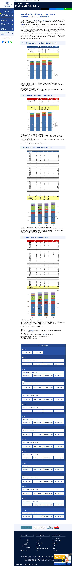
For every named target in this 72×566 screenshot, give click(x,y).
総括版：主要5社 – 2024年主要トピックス (30, 372)
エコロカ (37, 552)
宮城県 (36, 556)
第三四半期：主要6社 (48, 411)
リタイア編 (55, 550)
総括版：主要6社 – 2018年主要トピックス (30, 442)
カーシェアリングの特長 (56, 540)
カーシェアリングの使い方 (56, 535)
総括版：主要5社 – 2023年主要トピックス (30, 383)
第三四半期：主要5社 (48, 364)
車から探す (22, 552)
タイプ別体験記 (55, 543)
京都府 (29, 559)
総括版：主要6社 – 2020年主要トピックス (30, 419)
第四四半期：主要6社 (58, 411)
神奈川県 (30, 558)
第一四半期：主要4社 (26, 352)
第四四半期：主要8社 (58, 481)
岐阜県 (53, 558)
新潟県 (33, 558)
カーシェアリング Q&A (56, 552)
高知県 (33, 560)
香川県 (26, 560)
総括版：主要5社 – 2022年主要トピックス (30, 395)
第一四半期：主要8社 (26, 481)
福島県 (46, 556)
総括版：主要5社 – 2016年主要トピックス (30, 466)
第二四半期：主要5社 (37, 364)
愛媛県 (29, 560)
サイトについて (34, 564)
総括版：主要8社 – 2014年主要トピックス (30, 489)
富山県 (37, 558)
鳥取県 (47, 559)
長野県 (50, 558)
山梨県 (47, 558)
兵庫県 (36, 559)
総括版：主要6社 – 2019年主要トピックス (30, 430)
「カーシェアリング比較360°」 (30, 330)
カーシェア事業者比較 (40, 535)
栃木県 (52, 556)
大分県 (49, 560)
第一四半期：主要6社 (26, 411)
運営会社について (19, 564)
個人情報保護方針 (27, 564)
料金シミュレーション (24, 550)
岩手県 (33, 556)
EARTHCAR (38, 545)
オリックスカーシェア (40, 538)
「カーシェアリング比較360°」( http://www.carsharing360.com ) (42, 20)
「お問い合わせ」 (45, 334)
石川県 (40, 558)
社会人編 (54, 545)
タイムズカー (38, 547)
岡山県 (53, 559)
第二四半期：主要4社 (37, 352)
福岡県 (36, 560)
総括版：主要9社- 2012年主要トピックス (30, 513)
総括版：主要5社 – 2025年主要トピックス (30, 360)
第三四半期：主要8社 (48, 481)
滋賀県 (26, 559)
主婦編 (54, 547)
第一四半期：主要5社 (26, 364)
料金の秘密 (54, 542)
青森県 (29, 556)
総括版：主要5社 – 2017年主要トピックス (30, 454)
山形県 (43, 556)
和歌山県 (43, 559)
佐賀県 (39, 560)
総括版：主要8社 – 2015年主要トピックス (30, 477)
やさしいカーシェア (39, 542)
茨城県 (49, 556)
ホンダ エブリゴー (39, 543)
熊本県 (46, 560)
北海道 (26, 556)
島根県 (50, 559)
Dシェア (37, 550)
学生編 (54, 548)
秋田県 (39, 556)
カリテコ (37, 540)
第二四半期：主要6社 (37, 411)
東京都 (26, 558)
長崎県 (43, 560)
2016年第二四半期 (24, 24)
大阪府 (33, 559)
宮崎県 (52, 560)
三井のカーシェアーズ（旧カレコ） (42, 548)
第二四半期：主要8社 (37, 481)
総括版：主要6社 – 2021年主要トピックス (30, 407)
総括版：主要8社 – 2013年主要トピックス (30, 501)
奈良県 (39, 559)
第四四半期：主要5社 (58, 364)
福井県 (43, 558)
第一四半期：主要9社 (26, 516)
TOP (15, 0)
